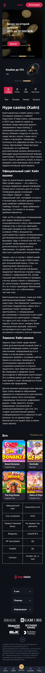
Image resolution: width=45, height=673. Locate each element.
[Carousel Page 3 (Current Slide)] (31, 56)
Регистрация (34, 5)
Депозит (13, 44)
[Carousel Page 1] (14, 56)
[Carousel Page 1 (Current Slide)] (18, 80)
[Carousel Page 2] (22, 56)
